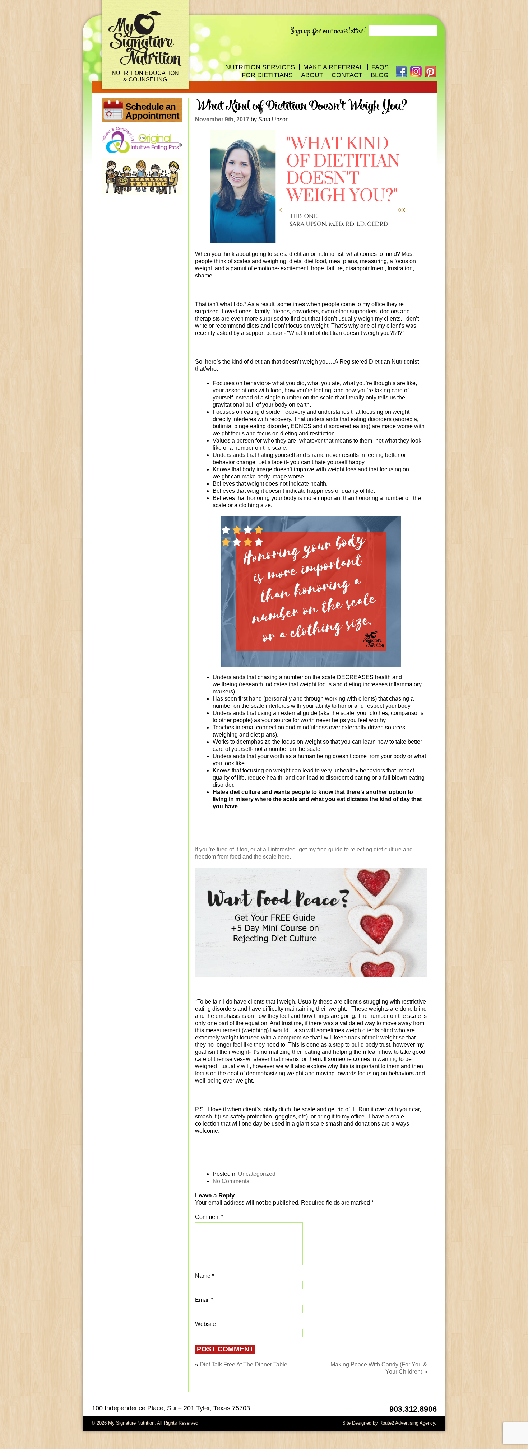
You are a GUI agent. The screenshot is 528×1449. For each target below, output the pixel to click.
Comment (209, 1217)
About (312, 75)
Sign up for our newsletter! (327, 31)
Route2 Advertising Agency (407, 1423)
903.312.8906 (413, 1408)
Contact (347, 75)
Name (204, 1276)
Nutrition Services (260, 67)
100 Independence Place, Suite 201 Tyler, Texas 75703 (171, 1408)
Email (204, 1300)
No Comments (231, 1181)
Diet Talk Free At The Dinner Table (243, 1364)
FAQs (380, 67)
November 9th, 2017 (222, 119)
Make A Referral (333, 67)
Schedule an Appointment (152, 111)
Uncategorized (256, 1174)
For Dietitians (267, 75)
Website (205, 1324)
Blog (380, 75)
